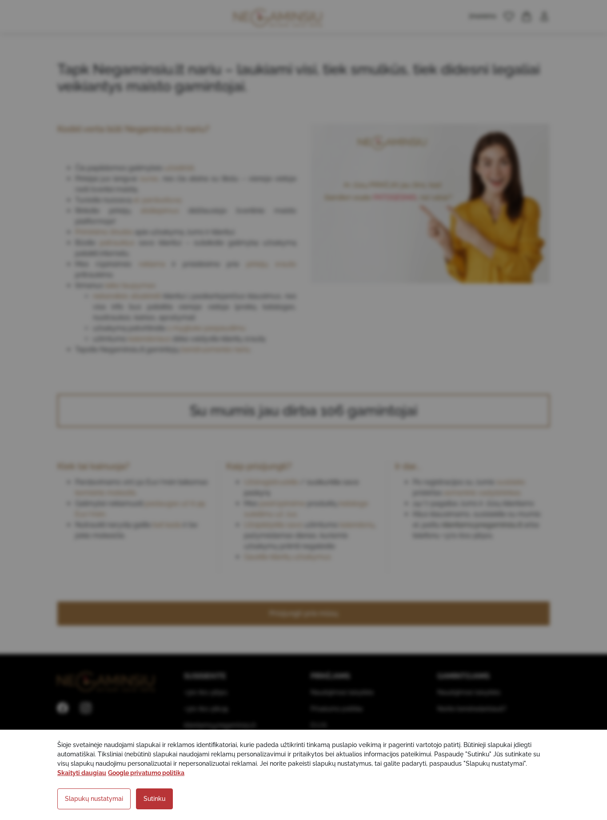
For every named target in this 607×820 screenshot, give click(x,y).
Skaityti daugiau (81, 772)
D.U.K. (319, 725)
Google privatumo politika (146, 772)
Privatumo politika (337, 708)
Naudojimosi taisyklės (342, 692)
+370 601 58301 (206, 692)
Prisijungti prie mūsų (303, 613)
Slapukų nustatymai (94, 798)
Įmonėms (482, 16)
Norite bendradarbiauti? (472, 708)
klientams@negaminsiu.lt (482, 525)
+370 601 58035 (206, 708)
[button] (508, 16)
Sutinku (154, 798)
